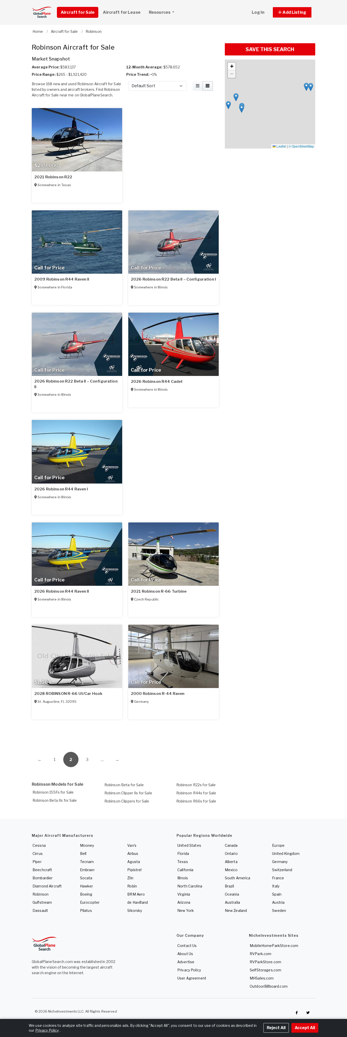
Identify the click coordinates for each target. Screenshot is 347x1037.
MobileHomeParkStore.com (274, 945)
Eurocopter (90, 902)
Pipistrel (134, 870)
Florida (183, 853)
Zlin (130, 878)
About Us (185, 954)
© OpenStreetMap (301, 146)
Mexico (231, 870)
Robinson (41, 894)
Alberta (231, 861)
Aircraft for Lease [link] (121, 12)
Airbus (132, 853)
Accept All (305, 1027)
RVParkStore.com (265, 962)
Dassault (40, 910)
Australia (232, 902)
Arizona (183, 902)
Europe (278, 845)
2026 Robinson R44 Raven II (61, 591)
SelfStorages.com (265, 970)
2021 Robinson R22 (53, 177)
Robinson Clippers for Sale (126, 801)
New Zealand (236, 910)
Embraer (87, 870)
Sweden (279, 910)
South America (237, 878)
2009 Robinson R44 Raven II (61, 279)
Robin (132, 886)
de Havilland (137, 902)
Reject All (276, 1027)
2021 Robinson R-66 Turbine (159, 591)
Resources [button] (160, 12)
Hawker (86, 886)
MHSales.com (262, 978)
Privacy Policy (189, 970)
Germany (280, 861)
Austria (278, 902)
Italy (275, 886)
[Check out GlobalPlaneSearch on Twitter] (308, 1013)
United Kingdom (285, 853)
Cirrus (38, 853)
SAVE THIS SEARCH (270, 49)
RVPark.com (260, 954)
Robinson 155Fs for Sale (53, 792)
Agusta (133, 861)
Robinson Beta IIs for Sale (55, 800)
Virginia (183, 894)
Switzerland (282, 870)
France (278, 878)
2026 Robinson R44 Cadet (157, 381)
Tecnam (87, 861)
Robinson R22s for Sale (196, 785)
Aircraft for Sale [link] (77, 12)
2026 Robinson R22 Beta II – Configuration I (173, 279)
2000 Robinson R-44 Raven (157, 693)
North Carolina (189, 886)
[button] (292, 12)
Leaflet (281, 146)
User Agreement (191, 978)
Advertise (185, 962)
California (185, 870)
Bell (83, 853)
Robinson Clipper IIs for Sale (128, 793)
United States (189, 845)
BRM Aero (136, 894)
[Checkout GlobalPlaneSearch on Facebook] (297, 1013)
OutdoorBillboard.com (269, 986)
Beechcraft (42, 870)
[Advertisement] (125, 732)
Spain (276, 894)
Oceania (232, 894)
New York (185, 910)
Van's (131, 845)
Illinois (182, 878)
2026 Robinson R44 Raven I (61, 489)
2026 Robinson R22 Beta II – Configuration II (76, 384)
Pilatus (86, 910)
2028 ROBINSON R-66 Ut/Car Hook (68, 693)
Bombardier (43, 878)
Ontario (231, 853)
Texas (182, 861)
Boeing (86, 894)
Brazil (229, 886)
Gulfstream (42, 902)
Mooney (87, 845)
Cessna (39, 845)
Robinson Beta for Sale (124, 785)
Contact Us (187, 945)
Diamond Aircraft (47, 886)
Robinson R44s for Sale (196, 793)
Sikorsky (134, 910)
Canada (231, 845)
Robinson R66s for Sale (196, 801)
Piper (37, 861)
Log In (258, 12)
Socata (86, 878)
